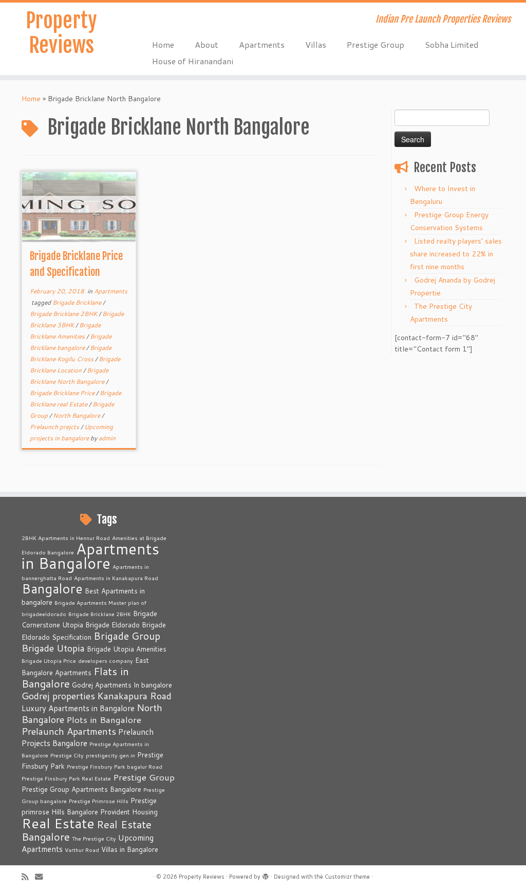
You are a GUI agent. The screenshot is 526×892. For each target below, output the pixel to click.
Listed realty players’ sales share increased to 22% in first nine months (456, 254)
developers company (105, 660)
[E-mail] (42, 876)
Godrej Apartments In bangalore (122, 685)
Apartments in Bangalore (90, 555)
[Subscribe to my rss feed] (28, 876)
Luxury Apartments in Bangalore (78, 708)
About (206, 44)
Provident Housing (129, 811)
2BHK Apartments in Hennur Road (66, 538)
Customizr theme (347, 876)
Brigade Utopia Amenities (126, 649)
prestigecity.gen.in (110, 755)
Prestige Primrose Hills (98, 801)
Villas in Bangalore (129, 849)
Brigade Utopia (53, 648)
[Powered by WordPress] (265, 874)
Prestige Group (375, 44)
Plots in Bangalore (103, 720)
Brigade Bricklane (77, 302)
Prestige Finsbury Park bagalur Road (114, 766)
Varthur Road (82, 849)
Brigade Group (126, 636)
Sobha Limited (452, 44)
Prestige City (67, 755)
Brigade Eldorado (112, 624)
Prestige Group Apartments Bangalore (81, 789)
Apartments (262, 44)
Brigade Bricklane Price (63, 392)
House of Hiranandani (192, 61)
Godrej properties (58, 695)
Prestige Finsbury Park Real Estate (66, 778)
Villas (315, 44)
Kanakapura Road (134, 695)
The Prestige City (94, 838)
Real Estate (58, 822)
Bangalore (52, 588)
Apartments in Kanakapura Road (116, 578)
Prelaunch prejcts (55, 426)
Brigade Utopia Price (49, 660)
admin (107, 438)
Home (163, 44)
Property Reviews (61, 33)
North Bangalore (77, 415)
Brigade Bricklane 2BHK (64, 313)
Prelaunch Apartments (69, 731)
